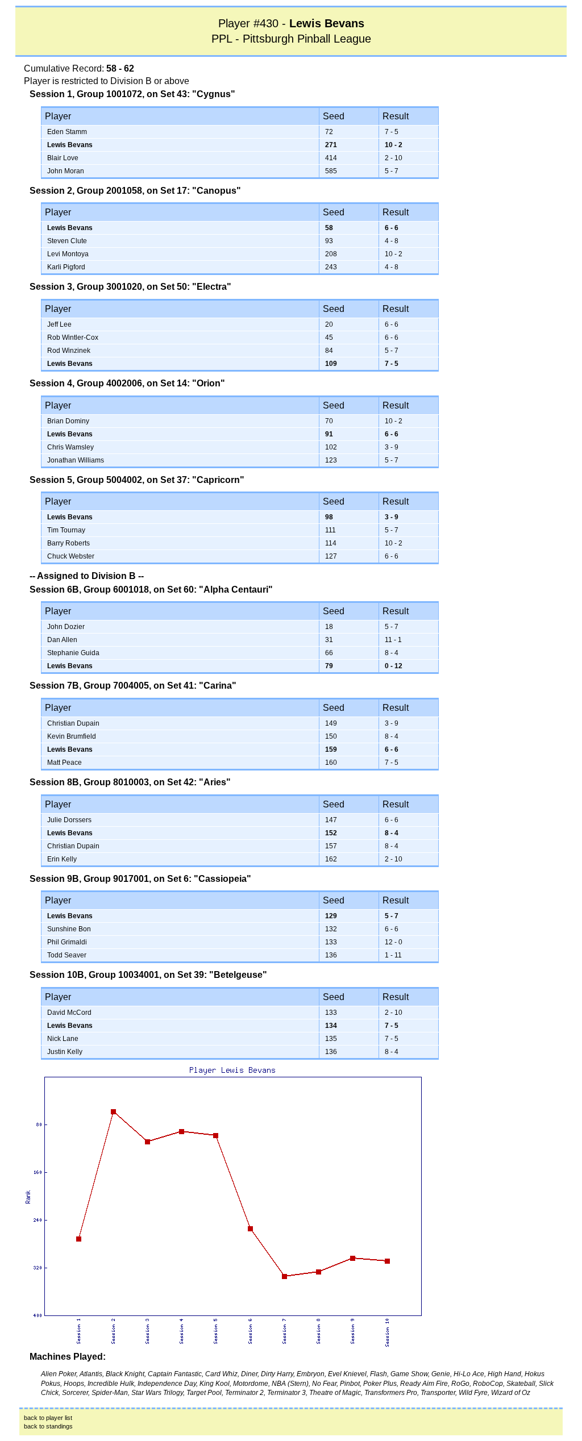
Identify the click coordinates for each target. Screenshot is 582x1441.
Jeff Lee (59, 324)
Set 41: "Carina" (201, 685)
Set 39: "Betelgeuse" (222, 975)
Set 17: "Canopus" (200, 190)
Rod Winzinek (68, 351)
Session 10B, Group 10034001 (94, 975)
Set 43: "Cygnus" (197, 94)
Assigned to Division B (86, 576)
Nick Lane (62, 1039)
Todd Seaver (66, 955)
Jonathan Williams (75, 460)
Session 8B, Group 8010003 (89, 782)
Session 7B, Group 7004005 (89, 685)
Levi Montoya (68, 254)
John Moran (65, 171)
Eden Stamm (67, 132)
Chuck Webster (70, 556)
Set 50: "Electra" (195, 286)
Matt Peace (64, 763)
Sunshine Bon (69, 929)
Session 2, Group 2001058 (86, 190)
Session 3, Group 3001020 (86, 286)
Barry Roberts (68, 543)
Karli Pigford (66, 267)
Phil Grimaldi (67, 942)
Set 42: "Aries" (199, 782)
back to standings (48, 1426)
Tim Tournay (66, 530)
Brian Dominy (68, 421)
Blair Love (62, 158)
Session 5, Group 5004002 (86, 480)
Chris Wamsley (70, 447)
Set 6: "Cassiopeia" (209, 879)
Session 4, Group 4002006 (86, 383)
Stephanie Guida (73, 653)
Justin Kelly (64, 1052)
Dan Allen (62, 640)
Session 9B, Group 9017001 (89, 879)
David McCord (69, 1013)
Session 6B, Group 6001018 (89, 589)
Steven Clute (67, 241)
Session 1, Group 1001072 (86, 94)
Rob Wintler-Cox (72, 337)
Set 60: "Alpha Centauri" (220, 589)
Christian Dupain (73, 723)
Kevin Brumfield (71, 736)
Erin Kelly (62, 859)
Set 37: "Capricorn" (202, 480)
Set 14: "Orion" (192, 383)
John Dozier (66, 627)
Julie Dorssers (69, 820)
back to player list (48, 1417)
